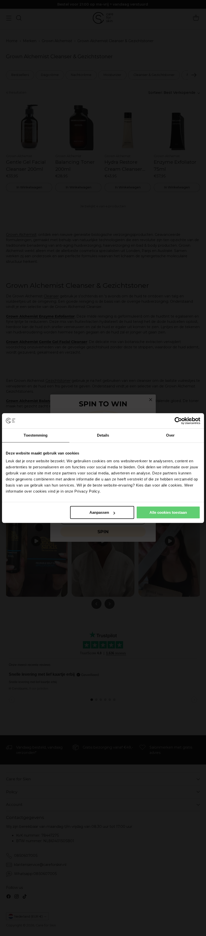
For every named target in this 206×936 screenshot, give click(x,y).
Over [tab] (170, 435)
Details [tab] (103, 435)
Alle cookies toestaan (168, 512)
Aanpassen (99, 512)
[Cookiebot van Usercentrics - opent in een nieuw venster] (178, 420)
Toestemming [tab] (35, 435)
